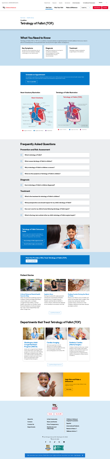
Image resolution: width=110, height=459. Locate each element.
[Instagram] (50, 442)
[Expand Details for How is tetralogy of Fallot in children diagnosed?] (21, 185)
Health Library (30, 17)
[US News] (48, 448)
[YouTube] (64, 442)
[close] (82, 455)
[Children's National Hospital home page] (9, 7)
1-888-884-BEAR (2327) (13, 2)
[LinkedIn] (59, 442)
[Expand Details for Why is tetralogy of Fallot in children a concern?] (21, 167)
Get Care (22, 17)
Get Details (77, 455)
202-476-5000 (55, 439)
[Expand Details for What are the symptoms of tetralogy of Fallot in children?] (21, 174)
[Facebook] (45, 442)
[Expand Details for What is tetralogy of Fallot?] (21, 155)
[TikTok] (55, 442)
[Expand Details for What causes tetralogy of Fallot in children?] (21, 161)
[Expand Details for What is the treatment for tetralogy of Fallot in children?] (21, 196)
